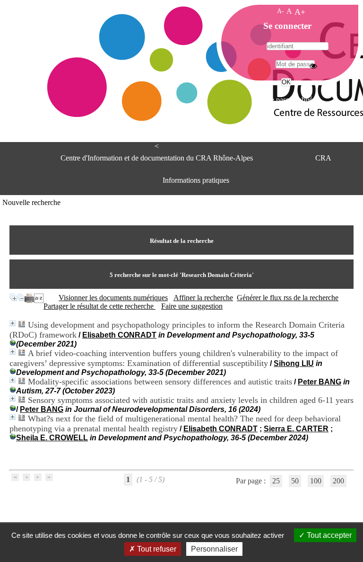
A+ (299, 12)
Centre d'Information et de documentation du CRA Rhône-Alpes (156, 158)
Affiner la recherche (203, 298)
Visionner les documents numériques (113, 298)
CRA (323, 158)
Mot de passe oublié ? (285, 100)
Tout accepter (328, 535)
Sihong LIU (294, 363)
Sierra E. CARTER (296, 429)
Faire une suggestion (192, 306)
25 (276, 481)
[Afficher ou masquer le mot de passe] (313, 66)
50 (295, 481)
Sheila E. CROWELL (52, 438)
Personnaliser (214, 549)
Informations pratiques (196, 180)
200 (338, 481)
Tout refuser (155, 549)
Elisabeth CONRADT (119, 335)
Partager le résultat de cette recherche (99, 306)
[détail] (12, 323)
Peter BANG (319, 382)
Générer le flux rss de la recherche (287, 298)
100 (315, 481)
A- (280, 11)
